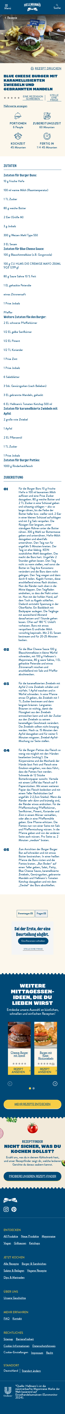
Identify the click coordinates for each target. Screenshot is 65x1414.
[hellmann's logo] (32, 7)
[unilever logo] (8, 1391)
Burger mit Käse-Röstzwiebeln (45, 1055)
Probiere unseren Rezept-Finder (32, 1176)
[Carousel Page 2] (33, 1088)
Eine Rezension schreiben (33, 940)
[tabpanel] (32, 938)
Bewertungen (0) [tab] (25, 913)
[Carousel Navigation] (32, 1083)
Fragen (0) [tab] (41, 913)
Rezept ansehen (18, 1070)
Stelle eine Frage (33, 949)
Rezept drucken (48, 68)
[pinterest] (13, 1209)
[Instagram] (6, 1209)
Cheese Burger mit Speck (19, 1054)
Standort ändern (31, 1371)
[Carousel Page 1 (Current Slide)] (30, 1088)
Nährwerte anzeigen (15, 106)
